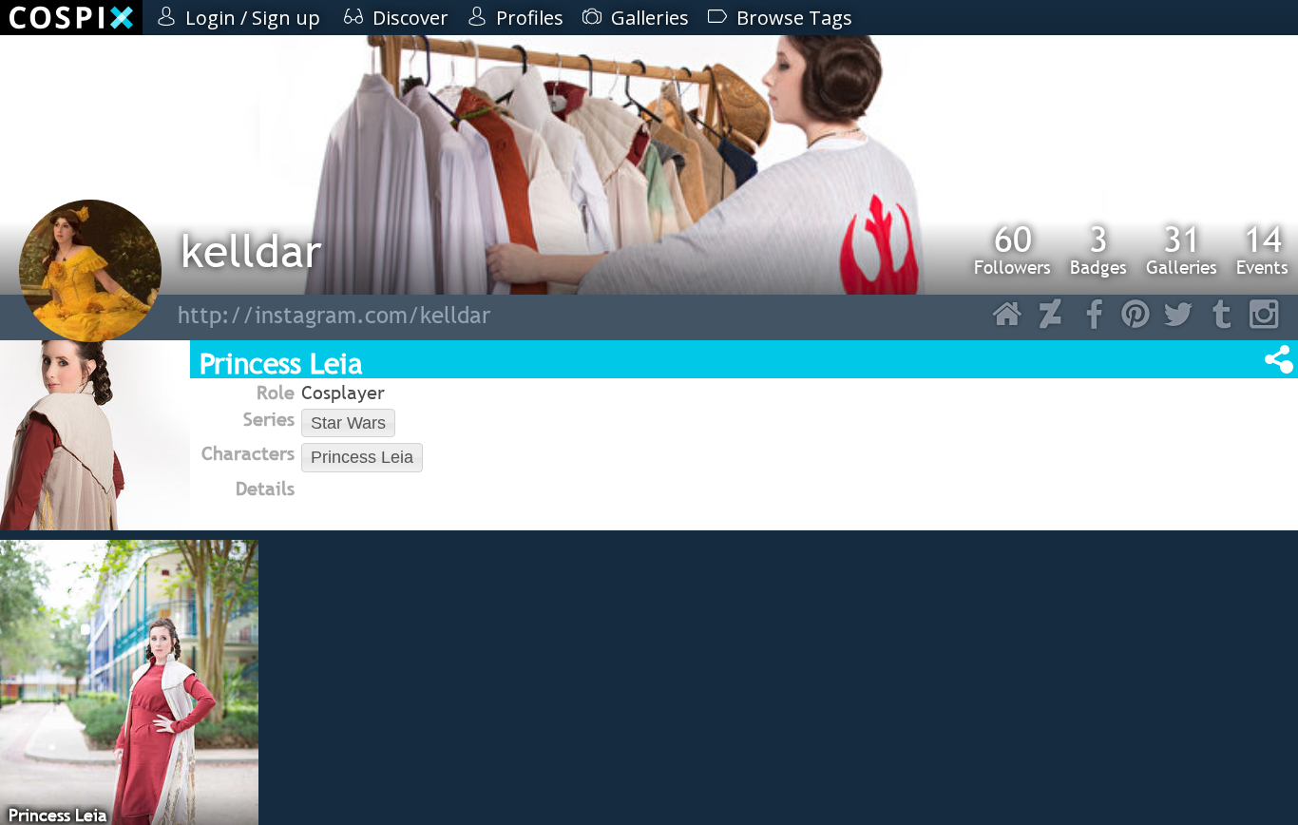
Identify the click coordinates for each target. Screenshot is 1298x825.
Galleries (1181, 249)
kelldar (251, 250)
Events (1262, 249)
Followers (1012, 249)
